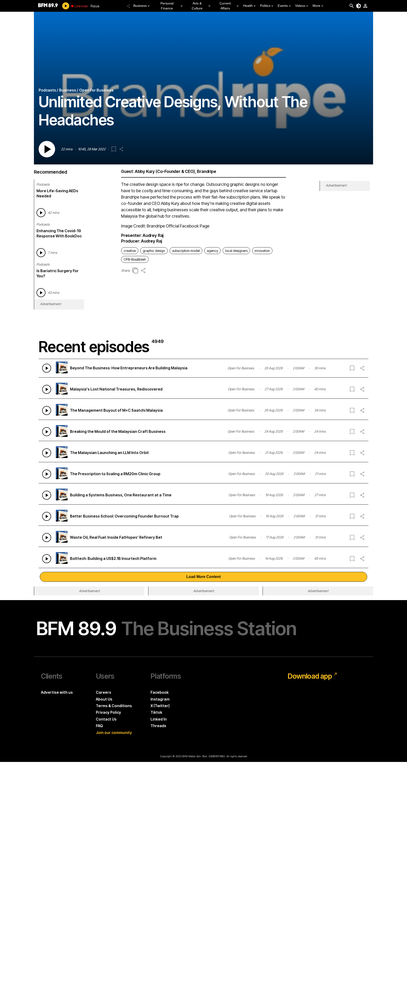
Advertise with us (57, 692)
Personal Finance (167, 5)
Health (248, 6)
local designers (236, 251)
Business (140, 6)
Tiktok (156, 712)
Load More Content (203, 577)
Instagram (160, 699)
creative (130, 251)
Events (283, 6)
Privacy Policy (108, 712)
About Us (104, 699)
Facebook (160, 692)
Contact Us (106, 719)
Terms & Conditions (114, 705)
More (316, 6)
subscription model (186, 251)
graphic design (154, 251)
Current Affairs (225, 5)
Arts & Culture (197, 5)
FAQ (99, 725)
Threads (158, 725)
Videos (300, 6)
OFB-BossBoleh (135, 259)
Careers (103, 692)
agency (212, 251)
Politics (265, 6)
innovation (262, 251)
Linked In (159, 719)
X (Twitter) (160, 705)
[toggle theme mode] (358, 6)
